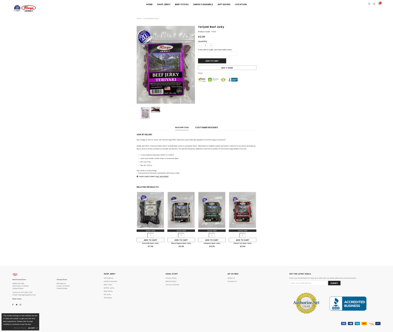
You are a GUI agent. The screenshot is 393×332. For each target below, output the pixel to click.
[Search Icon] (369, 4)
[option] (166, 65)
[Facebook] (13, 304)
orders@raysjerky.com (27, 295)
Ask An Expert (162, 176)
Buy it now (227, 68)
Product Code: (204, 32)
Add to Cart (150, 240)
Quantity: (202, 41)
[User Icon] (374, 3)
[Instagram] (20, 304)
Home (139, 18)
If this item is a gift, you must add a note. (215, 50)
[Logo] (24, 8)
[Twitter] (17, 304)
